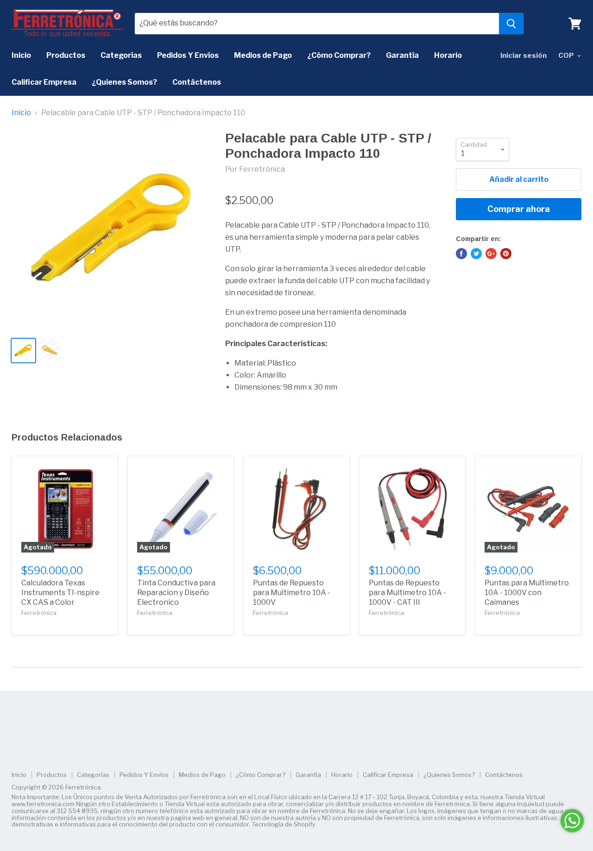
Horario (448, 55)
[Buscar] (511, 23)
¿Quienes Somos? (124, 82)
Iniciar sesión (523, 55)
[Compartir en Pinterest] (505, 253)
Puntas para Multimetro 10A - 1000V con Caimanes (527, 592)
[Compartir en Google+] (491, 253)
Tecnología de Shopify (283, 824)
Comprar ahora (518, 209)
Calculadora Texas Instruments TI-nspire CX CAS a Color (60, 592)
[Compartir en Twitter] (476, 253)
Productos (65, 55)
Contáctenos (196, 82)
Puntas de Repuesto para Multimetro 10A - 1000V (291, 592)
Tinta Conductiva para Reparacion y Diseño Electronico (176, 592)
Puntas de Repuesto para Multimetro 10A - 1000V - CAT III (407, 592)
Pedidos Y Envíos (188, 55)
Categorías (121, 55)
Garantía (402, 55)
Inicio (21, 55)
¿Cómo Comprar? (339, 55)
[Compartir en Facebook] (461, 253)
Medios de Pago (263, 55)
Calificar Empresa (44, 82)
